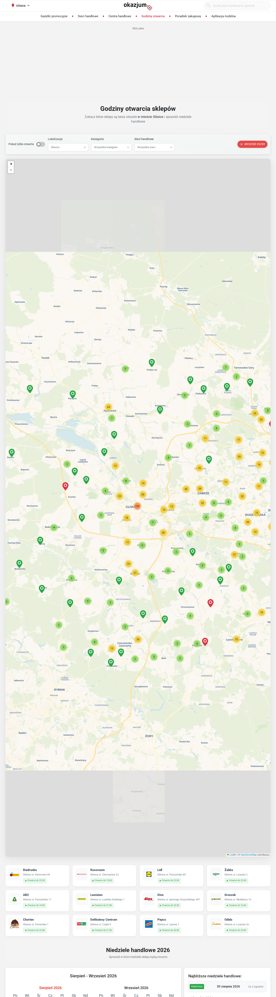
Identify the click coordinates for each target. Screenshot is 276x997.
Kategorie (97, 139)
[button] (127, 518)
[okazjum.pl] (138, 6)
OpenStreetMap (249, 855)
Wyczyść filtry (254, 144)
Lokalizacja (55, 139)
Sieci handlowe (144, 139)
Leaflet (232, 855)
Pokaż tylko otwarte (21, 144)
